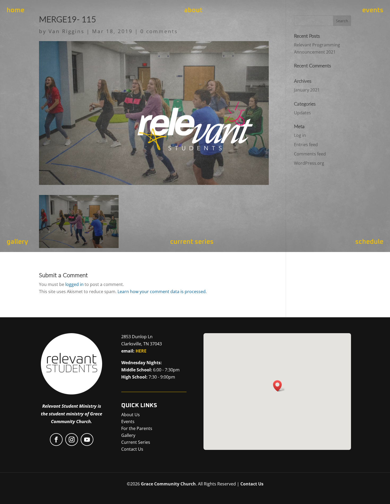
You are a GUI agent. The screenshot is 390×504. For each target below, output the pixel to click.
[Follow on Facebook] (56, 439)
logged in (74, 284)
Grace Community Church (168, 484)
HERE (141, 351)
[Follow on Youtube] (87, 439)
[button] (279, 386)
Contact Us (251, 484)
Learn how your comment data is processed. (162, 291)
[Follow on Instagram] (71, 439)
